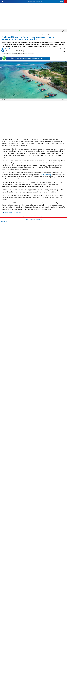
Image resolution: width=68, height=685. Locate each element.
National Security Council (19, 53)
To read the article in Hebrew (12, 212)
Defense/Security (17, 34)
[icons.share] (65, 1)
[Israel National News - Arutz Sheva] (34, 1)
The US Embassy (45, 175)
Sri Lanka (30, 53)
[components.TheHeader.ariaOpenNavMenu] (10, 1)
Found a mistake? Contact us (33, 219)
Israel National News (7, 34)
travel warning (6, 53)
